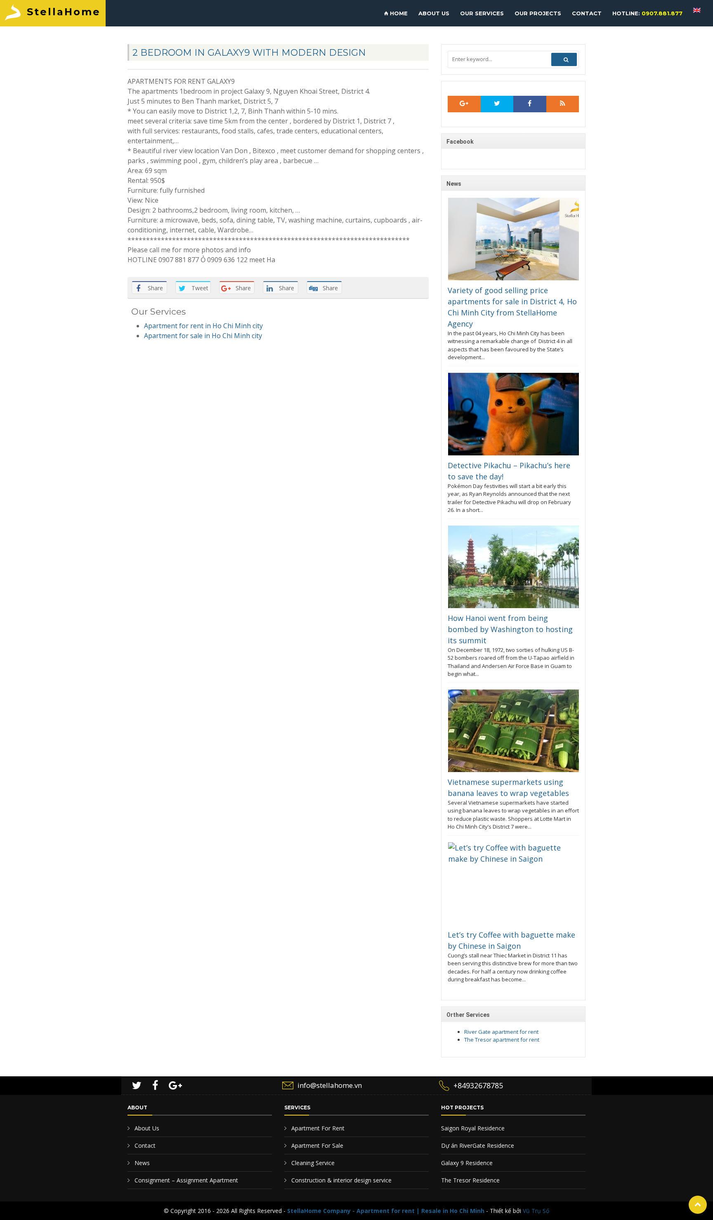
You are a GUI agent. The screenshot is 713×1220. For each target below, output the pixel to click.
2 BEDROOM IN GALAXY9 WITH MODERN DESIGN (249, 52)
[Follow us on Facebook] (529, 104)
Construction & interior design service (341, 1180)
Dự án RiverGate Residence (477, 1145)
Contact (587, 13)
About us (433, 13)
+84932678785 (478, 1085)
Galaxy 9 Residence (467, 1163)
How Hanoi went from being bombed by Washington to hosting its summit (510, 629)
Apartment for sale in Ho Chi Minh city (203, 335)
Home (398, 13)
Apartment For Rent (317, 1128)
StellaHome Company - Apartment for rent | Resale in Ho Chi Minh (385, 1211)
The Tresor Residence (470, 1180)
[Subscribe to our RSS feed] (464, 104)
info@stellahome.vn (329, 1085)
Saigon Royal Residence (473, 1128)
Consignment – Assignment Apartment (185, 1180)
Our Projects (538, 13)
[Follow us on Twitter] (497, 104)
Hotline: (647, 13)
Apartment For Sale (316, 1145)
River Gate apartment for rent (501, 1031)
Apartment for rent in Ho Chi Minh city (203, 325)
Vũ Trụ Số (536, 1211)
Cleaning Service (312, 1163)
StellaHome (64, 12)
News (141, 1163)
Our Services (482, 13)
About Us (146, 1128)
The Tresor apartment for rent (501, 1039)
